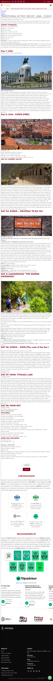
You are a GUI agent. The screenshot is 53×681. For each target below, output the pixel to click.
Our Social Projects (5, 660)
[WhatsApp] (50, 678)
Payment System (5, 655)
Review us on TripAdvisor (22, 583)
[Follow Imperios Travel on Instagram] (18, 1)
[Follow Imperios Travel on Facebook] (13, 1)
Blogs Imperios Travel (6, 662)
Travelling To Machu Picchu (7, 670)
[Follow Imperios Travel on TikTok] (24, 1)
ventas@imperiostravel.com (33, 661)
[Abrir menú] (50, 5)
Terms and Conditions (6, 653)
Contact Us (26, 465)
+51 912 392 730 (31, 657)
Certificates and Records (7, 675)
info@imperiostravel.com (5, 1)
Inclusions (3, 14)
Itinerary (3, 12)
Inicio (7, 9)
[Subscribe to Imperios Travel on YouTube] (21, 1)
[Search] (44, 1)
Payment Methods (5, 658)
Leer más (10, 606)
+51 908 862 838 (31, 665)
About (2, 651)
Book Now (26, 469)
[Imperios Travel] (6, 5)
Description (3, 11)
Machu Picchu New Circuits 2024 (9, 673)
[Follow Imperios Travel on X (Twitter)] (15, 1)
